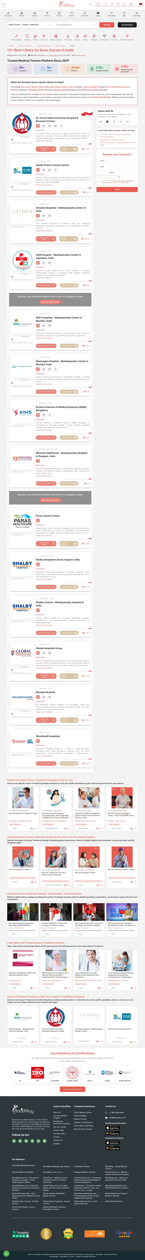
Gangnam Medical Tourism (84, 1172)
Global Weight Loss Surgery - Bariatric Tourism (116, 1194)
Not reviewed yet (17, 227)
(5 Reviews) (22, 1038)
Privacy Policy (112, 182)
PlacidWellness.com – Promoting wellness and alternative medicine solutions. (25, 1188)
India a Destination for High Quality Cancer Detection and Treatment (87, 975)
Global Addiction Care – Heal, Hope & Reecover (86, 1202)
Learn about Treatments (83, 1126)
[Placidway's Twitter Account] (20, 1141)
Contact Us (57, 1140)
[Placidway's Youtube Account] (26, 1141)
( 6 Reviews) (24, 184)
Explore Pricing (80, 1119)
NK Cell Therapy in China (85, 873)
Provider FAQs (59, 1134)
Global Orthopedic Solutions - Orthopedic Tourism (55, 1208)
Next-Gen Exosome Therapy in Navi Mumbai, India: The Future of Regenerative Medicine (121, 924)
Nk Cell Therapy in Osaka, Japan (121, 869)
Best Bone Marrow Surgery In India (23, 813)
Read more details (44, 141)
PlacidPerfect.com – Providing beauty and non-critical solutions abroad (56, 1188)
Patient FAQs (58, 1130)
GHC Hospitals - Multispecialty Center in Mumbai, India (21, 1030)
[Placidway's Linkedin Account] (45, 1141)
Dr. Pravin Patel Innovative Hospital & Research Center (53, 1030)
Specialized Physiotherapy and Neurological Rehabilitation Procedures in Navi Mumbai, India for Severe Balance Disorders (22, 924)
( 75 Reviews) (25, 137)
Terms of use (116, 180)
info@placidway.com (117, 1118)
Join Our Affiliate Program (60, 1117)
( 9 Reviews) (24, 274)
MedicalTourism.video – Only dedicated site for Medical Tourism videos (26, 1195)
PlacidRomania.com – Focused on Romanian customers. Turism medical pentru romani (25, 1180)
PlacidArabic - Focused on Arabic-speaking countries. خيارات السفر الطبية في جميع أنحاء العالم (88, 1188)
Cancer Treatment (43, 46)
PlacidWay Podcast (82, 1166)
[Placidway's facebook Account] (14, 1141)
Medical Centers (25, 46)
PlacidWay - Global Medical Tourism (116, 1167)
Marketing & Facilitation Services (61, 1122)
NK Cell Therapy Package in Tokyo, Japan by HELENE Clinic (121, 814)
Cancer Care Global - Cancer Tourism (23, 1208)
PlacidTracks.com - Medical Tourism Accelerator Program (117, 1173)
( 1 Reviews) (24, 380)
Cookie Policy (125, 182)
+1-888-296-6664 (116, 1112)
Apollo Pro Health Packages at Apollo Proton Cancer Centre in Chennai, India (87, 815)
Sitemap (56, 1144)
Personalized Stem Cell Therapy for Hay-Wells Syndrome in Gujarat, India (89, 924)
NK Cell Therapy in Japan (19, 869)
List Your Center (59, 1127)
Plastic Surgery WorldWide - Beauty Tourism (54, 1194)
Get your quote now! (50, 302)
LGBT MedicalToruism (114, 1201)
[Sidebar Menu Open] (3, 4)
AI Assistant (127, 25)
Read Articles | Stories (83, 1129)
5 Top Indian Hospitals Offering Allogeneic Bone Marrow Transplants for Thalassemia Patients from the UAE (120, 975)
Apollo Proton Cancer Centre (112, 140)
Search (107, 25)
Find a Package (80, 1116)
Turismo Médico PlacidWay (23, 1172)
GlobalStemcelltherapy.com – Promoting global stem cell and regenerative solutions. (86, 1195)
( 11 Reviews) (25, 667)
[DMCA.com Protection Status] (68, 1234)
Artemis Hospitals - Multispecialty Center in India (89, 1030)
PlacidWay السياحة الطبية (52, 1172)
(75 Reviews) (55, 1038)
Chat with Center (44, 149)
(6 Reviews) (121, 1038)
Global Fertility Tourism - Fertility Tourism (25, 1202)
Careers (56, 1137)
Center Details (64, 149)
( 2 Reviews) (24, 711)
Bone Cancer (60, 46)
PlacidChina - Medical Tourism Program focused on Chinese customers (55, 1180)
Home (11, 46)
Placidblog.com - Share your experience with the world (116, 1179)
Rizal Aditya (81, 55)
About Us (57, 1112)
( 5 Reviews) (24, 336)
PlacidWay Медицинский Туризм (56, 1166)
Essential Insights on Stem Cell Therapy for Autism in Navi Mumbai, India (54, 924)
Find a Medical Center (83, 1112)
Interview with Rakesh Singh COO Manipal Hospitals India (22, 974)
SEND (117, 189)
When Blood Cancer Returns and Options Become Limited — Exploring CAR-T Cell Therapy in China (55, 975)
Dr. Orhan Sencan (52, 55)
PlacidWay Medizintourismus (23, 1165)
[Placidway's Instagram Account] (38, 1141)
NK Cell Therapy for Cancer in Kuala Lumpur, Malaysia (54, 874)
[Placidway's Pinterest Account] (32, 1141)
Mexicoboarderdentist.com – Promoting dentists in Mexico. (117, 1187)
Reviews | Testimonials (83, 1122)
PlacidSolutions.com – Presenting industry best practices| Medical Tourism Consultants (87, 1180)
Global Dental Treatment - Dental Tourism (56, 1202)
